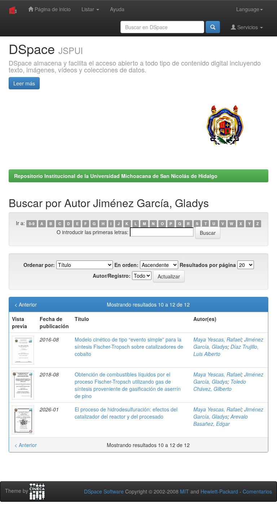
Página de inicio (52, 9)
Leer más (24, 83)
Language (247, 9)
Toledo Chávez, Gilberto (219, 385)
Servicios (247, 27)
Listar (89, 9)
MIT (184, 491)
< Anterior (25, 304)
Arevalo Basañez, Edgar (220, 420)
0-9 (32, 223)
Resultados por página (208, 264)
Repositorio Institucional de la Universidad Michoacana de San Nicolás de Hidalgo (115, 175)
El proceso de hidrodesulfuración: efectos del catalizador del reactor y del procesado (126, 413)
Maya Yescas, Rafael (217, 339)
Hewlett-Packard (219, 491)
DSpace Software (104, 491)
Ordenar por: (39, 264)
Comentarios (257, 491)
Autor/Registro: (112, 275)
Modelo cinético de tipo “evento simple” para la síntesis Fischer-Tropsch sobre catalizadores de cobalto (129, 346)
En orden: (126, 264)
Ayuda (117, 9)
